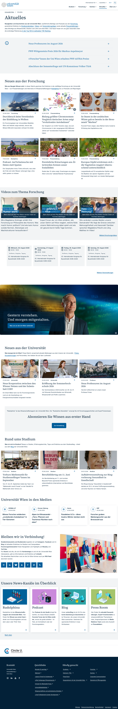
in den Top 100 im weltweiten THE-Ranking (36, 31)
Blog (12, 447)
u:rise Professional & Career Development (47, 694)
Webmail (37, 673)
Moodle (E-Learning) (41, 669)
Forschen (93, 669)
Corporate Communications (98, 676)
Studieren (66, 669)
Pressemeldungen (72, 26)
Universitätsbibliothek (41, 687)
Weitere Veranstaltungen (105, 272)
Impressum (108, 707)
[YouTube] (15, 678)
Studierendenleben (27, 26)
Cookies (114, 707)
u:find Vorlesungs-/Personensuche (45, 680)
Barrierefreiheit (99, 707)
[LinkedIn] (11, 678)
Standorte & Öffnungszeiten (98, 680)
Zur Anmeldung (59, 425)
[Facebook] (19, 678)
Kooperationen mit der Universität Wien (74, 680)
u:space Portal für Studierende (44, 676)
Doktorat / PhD (67, 673)
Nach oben (8, 635)
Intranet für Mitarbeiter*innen (43, 684)
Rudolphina (55, 88)
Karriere (92, 673)
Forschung (73, 24)
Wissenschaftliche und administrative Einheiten (48, 691)
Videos (37, 26)
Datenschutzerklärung (87, 707)
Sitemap (77, 707)
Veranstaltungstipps (49, 26)
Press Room (66, 676)
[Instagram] (7, 678)
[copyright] (35, 109)
